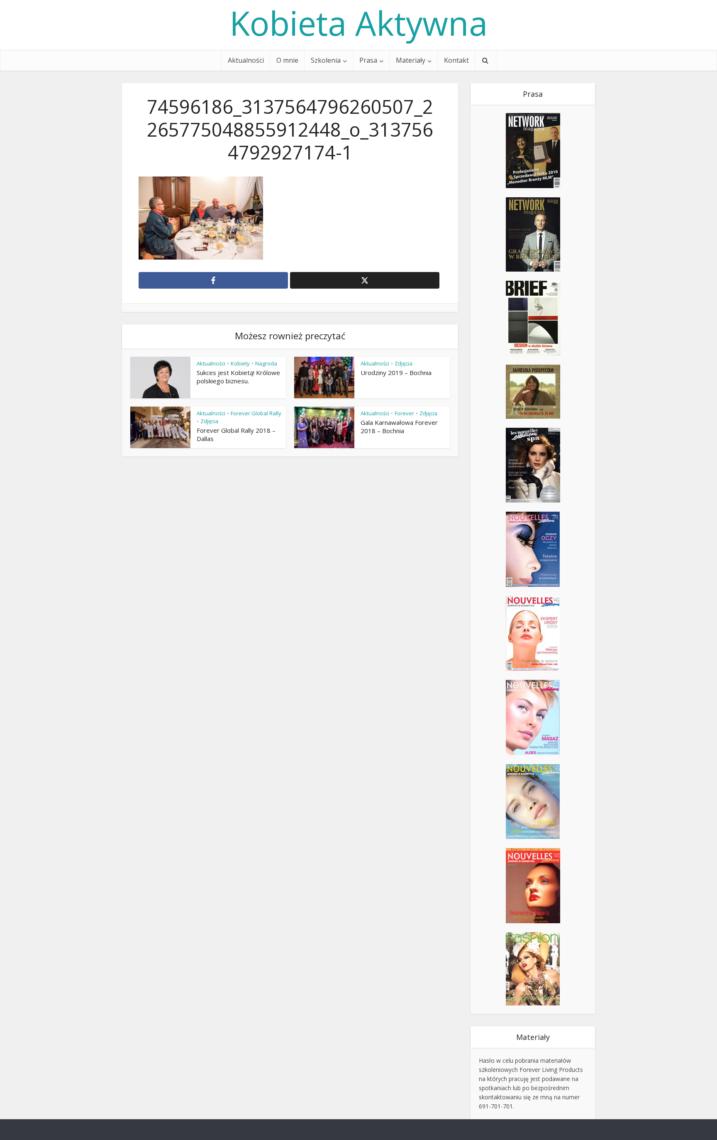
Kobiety (240, 363)
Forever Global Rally (256, 413)
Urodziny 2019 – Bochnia (396, 372)
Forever (404, 413)
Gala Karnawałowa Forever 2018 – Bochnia (399, 426)
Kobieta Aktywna (358, 22)
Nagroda (266, 363)
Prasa (368, 60)
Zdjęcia (403, 363)
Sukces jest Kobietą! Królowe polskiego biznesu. (238, 376)
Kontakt (456, 60)
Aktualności (246, 60)
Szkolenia (326, 60)
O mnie (287, 60)
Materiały (410, 60)
